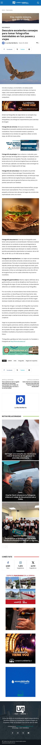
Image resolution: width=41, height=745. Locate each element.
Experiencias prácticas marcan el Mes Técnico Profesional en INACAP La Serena (20, 539)
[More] (29, 49)
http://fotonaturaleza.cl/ (17, 341)
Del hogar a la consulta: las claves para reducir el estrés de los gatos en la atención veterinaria (20, 456)
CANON (10, 360)
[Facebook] (13, 733)
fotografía (21, 360)
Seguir (20, 561)
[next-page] (6, 546)
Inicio (3, 10)
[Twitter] (23, 733)
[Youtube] (28, 733)
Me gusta (8, 561)
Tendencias (20, 451)
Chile (15, 360)
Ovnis (20, 492)
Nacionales (9, 10)
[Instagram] (18, 733)
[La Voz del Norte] (3, 43)
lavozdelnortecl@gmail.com (24, 726)
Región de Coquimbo (31, 360)
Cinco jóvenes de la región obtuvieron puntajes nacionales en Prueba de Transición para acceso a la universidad (10, 385)
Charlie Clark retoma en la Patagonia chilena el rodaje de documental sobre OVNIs (20, 497)
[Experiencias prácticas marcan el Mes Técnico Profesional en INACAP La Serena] (20, 522)
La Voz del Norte (12, 43)
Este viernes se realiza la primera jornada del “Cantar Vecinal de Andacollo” (31, 384)
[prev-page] (3, 546)
